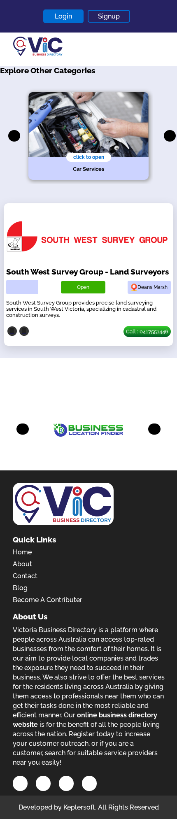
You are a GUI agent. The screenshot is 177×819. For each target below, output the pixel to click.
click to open (88, 157)
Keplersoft (79, 807)
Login (63, 16)
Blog (20, 588)
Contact (25, 576)
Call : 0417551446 (147, 331)
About (22, 564)
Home (22, 552)
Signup (109, 16)
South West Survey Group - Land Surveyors (87, 271)
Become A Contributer (47, 600)
